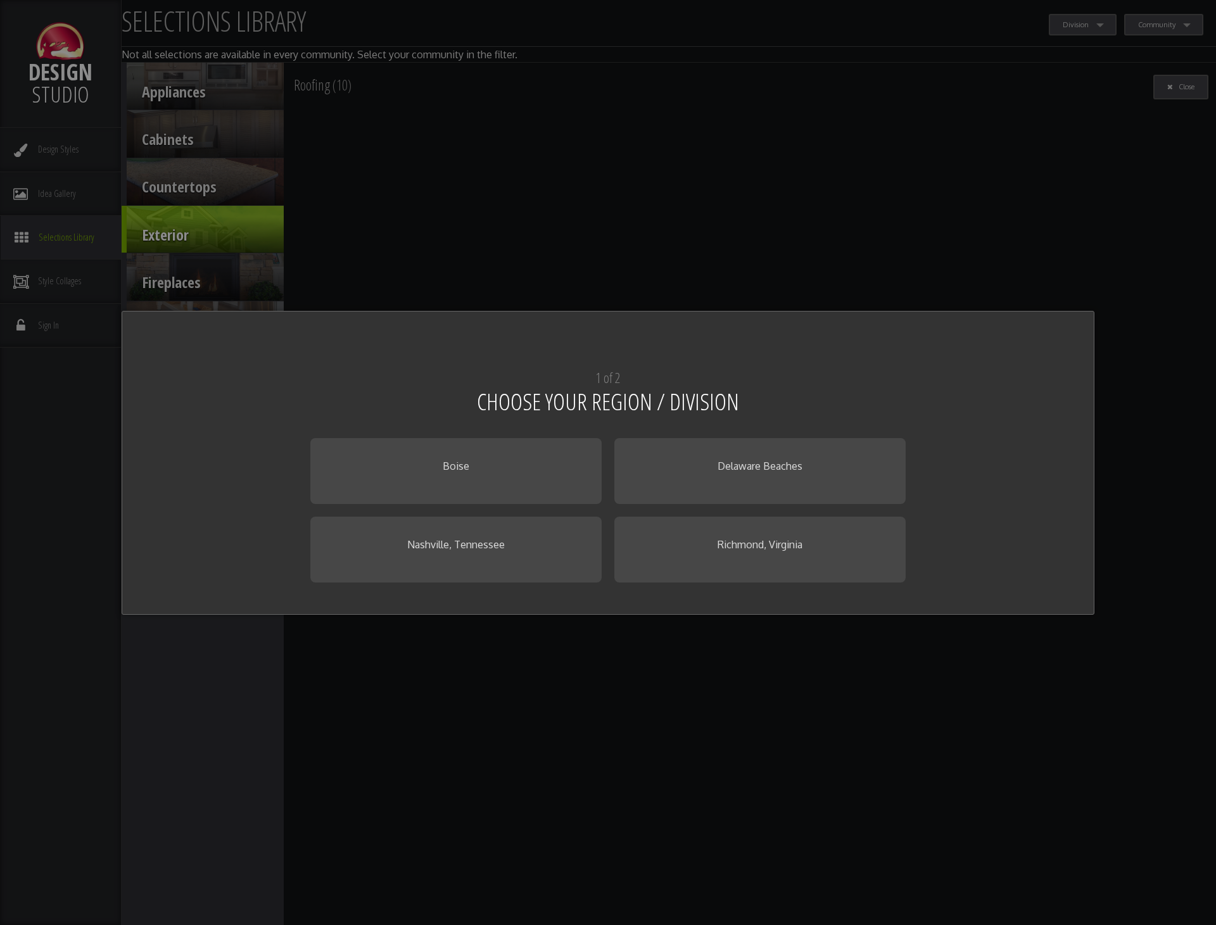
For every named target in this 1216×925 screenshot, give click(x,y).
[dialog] (608, 463)
